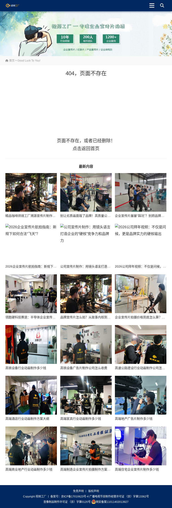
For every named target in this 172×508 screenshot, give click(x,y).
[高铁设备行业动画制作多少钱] (31, 344)
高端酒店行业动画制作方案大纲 (27, 418)
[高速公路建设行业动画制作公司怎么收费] (140, 344)
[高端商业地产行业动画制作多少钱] (31, 446)
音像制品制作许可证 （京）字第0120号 (67, 502)
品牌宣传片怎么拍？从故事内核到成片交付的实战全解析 (99, 317)
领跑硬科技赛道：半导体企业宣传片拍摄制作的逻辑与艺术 (46, 317)
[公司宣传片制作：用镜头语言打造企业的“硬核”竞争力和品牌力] (86, 243)
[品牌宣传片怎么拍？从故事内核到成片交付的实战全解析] (86, 293)
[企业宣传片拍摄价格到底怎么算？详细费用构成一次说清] (140, 293)
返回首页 (90, 148)
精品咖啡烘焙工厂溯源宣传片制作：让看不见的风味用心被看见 (49, 216)
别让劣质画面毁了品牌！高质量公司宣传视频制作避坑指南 (101, 216)
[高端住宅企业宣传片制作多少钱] (140, 446)
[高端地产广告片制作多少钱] (140, 395)
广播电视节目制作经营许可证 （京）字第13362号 (119, 496)
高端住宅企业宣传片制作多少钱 (137, 469)
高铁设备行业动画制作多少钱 (25, 368)
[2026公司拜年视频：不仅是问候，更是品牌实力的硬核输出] (140, 243)
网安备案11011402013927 (112, 502)
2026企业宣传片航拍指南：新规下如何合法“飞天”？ (41, 266)
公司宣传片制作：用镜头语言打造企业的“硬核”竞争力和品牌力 (103, 266)
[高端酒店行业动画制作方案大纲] (31, 395)
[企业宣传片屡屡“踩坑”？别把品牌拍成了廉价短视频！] (140, 192)
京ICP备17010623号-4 (75, 496)
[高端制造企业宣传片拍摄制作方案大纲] (86, 446)
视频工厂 (16, 5)
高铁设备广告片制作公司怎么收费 (83, 368)
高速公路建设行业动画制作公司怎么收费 (143, 368)
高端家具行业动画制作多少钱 (80, 418)
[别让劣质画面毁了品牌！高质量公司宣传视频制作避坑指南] (86, 192)
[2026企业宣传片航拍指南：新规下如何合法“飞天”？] (31, 243)
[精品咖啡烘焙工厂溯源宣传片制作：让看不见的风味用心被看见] (31, 192)
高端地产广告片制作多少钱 (134, 418)
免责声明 (78, 491)
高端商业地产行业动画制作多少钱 (28, 469)
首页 (12, 60)
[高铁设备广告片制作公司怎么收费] (86, 344)
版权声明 (93, 491)
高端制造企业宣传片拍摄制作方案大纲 (87, 469)
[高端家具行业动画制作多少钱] (86, 395)
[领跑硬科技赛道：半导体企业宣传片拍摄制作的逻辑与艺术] (31, 293)
